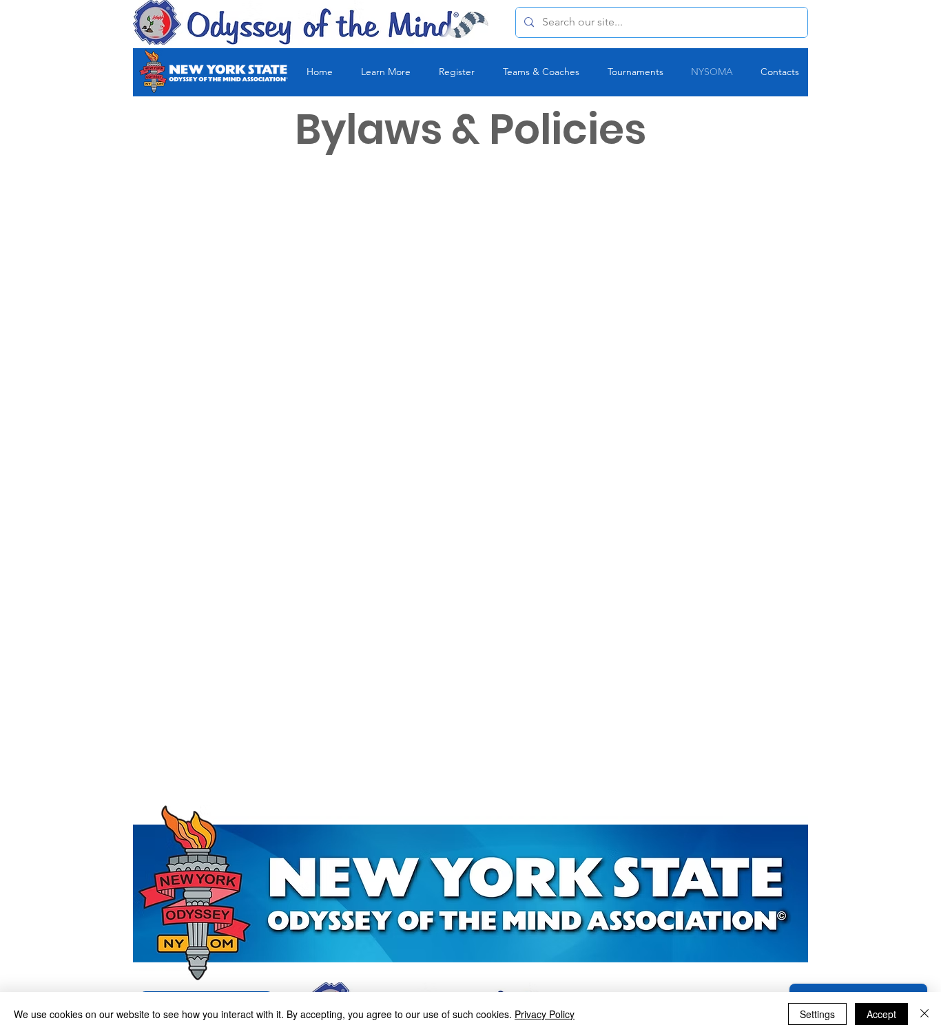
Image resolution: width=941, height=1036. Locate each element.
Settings (817, 1014)
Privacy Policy (545, 1014)
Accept (881, 1014)
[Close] (924, 1014)
